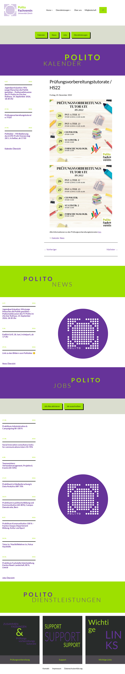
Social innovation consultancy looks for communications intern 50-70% (17, 446)
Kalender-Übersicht (13, 148)
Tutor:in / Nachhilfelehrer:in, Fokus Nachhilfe (17, 545)
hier (99, 232)
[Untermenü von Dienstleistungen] (70, 10)
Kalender (41, 35)
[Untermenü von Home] (52, 10)
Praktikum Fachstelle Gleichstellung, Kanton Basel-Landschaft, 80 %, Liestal (18, 565)
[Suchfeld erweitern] (103, 10)
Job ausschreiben (74, 406)
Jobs (65, 35)
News (54, 35)
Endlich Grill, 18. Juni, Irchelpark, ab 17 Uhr (17, 335)
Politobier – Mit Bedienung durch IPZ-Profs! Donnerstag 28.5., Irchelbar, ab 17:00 (17, 136)
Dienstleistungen (81, 35)
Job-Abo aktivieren (52, 406)
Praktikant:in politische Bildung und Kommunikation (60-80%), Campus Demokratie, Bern (18, 505)
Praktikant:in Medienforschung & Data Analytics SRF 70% (17, 485)
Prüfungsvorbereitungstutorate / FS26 (18, 116)
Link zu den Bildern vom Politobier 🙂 (18, 353)
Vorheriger (52, 249)
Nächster (111, 249)
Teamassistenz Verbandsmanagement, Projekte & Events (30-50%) (17, 465)
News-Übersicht (8, 363)
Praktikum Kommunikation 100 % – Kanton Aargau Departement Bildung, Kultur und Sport (18, 525)
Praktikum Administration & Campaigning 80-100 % (14, 427)
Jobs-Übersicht (8, 578)
